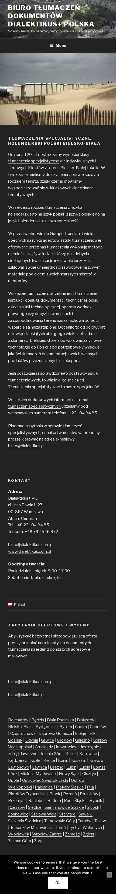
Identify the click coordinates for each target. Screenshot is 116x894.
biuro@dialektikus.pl (26, 445)
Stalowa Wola (43, 814)
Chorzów (98, 726)
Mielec (26, 773)
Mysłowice (46, 773)
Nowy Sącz (69, 773)
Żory (38, 840)
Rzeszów (16, 807)
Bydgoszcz (46, 726)
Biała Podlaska (60, 720)
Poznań (70, 793)
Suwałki (86, 814)
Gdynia (31, 740)
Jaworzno (28, 753)
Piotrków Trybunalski (27, 793)
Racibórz (36, 800)
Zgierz (88, 834)
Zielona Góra (19, 840)
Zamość (72, 834)
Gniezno (82, 740)
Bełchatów (18, 720)
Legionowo (18, 767)
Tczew (100, 820)
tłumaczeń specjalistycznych (34, 406)
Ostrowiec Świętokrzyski (45, 780)
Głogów (64, 740)
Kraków (96, 760)
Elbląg (81, 733)
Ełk (92, 733)
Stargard (67, 814)
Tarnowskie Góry (59, 820)
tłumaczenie (86, 293)
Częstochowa (23, 733)
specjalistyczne (45, 161)
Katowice (88, 753)
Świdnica (33, 820)
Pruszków (89, 793)
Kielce (49, 760)
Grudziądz (44, 747)
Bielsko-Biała (20, 726)
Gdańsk (15, 740)
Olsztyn (89, 773)
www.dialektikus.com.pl (29, 551)
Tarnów (84, 820)
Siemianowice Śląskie (64, 807)
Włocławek (18, 834)
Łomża (99, 767)
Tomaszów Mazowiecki (31, 827)
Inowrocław (66, 747)
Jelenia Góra (51, 753)
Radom (54, 800)
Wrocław (40, 834)
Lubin (71, 767)
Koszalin (78, 760)
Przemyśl (16, 800)
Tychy (74, 827)
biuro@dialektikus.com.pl (30, 544)
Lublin (84, 767)
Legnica (39, 767)
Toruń (61, 827)
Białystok (85, 720)
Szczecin (16, 820)
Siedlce (35, 807)
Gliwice (47, 740)
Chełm (81, 726)
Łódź (12, 773)
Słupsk (93, 807)
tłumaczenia (19, 161)
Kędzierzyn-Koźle (24, 760)
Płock (54, 793)
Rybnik (96, 800)
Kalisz (71, 753)
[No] (109, 875)
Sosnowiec (18, 814)
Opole (13, 780)
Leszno (56, 767)
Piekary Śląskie (70, 787)
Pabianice (44, 787)
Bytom (65, 726)
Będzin (37, 720)
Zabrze (55, 834)
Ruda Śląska (75, 800)
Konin (63, 760)
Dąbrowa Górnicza (55, 733)
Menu (61, 45)
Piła (90, 787)
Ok (58, 883)
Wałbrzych (92, 827)
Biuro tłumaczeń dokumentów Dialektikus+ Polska (51, 16)
